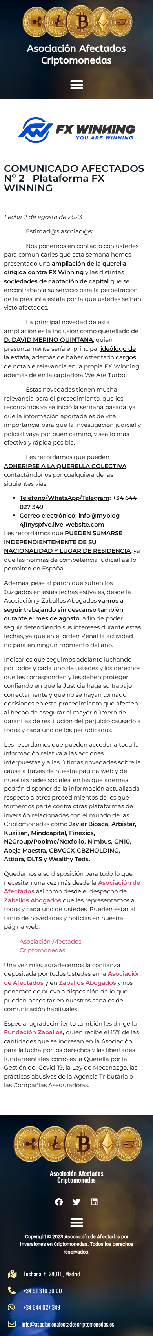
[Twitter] (76, 1202)
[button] (76, 84)
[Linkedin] (94, 1202)
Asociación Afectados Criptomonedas (76, 54)
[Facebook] (59, 1202)
